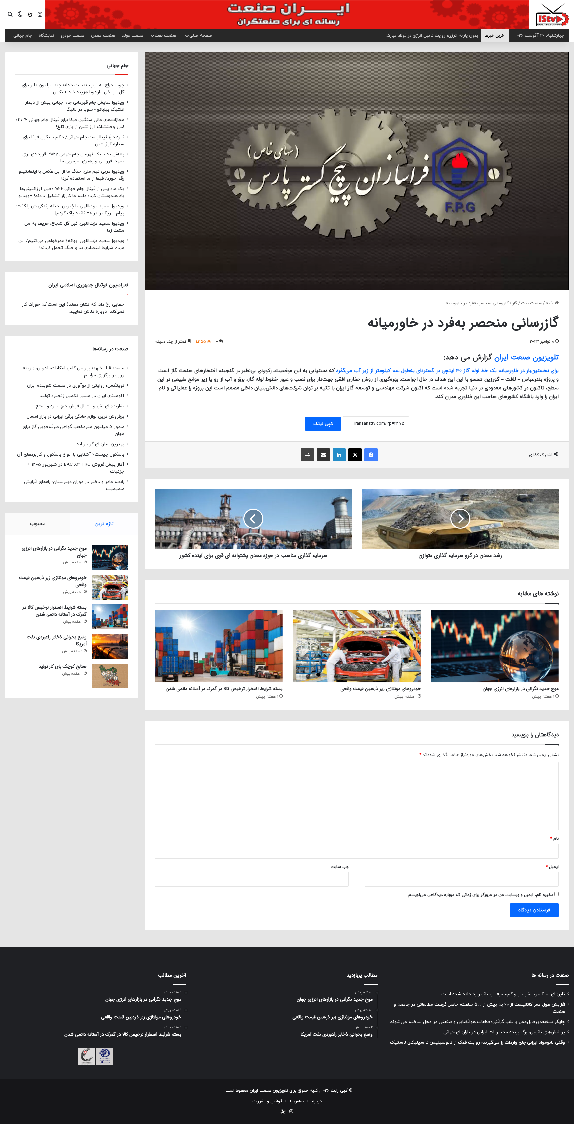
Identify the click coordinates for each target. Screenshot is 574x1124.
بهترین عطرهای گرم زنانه (100, 444)
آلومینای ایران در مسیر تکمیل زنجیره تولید (82, 396)
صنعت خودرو (72, 36)
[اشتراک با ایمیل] (323, 454)
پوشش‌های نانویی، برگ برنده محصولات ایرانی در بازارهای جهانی (504, 1032)
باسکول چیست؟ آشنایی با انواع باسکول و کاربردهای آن (70, 454)
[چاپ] (307, 454)
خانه (550, 303)
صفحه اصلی (200, 36)
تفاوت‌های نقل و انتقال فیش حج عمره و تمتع (80, 406)
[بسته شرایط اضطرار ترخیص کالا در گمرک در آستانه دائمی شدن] (219, 646)
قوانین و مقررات (267, 1101)
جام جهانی (22, 36)
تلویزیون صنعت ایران (526, 357)
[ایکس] (355, 454)
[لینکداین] (339, 454)
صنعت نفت (165, 36)
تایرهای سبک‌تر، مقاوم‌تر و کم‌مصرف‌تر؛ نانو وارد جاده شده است (503, 994)
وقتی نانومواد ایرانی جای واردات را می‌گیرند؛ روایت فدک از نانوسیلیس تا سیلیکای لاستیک (477, 1042)
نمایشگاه (46, 36)
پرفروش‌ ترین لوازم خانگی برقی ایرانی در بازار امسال (75, 416)
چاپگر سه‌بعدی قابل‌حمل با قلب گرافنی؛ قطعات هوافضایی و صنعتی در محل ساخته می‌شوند (477, 1022)
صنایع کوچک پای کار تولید (63, 666)
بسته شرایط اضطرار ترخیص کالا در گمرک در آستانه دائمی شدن (224, 688)
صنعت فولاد (132, 36)
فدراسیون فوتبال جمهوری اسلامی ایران (88, 285)
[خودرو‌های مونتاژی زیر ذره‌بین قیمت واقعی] (357, 646)
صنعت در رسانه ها (550, 975)
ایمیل (552, 867)
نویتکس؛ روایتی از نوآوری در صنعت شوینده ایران (75, 385)
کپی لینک (323, 424)
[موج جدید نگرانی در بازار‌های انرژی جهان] (495, 646)
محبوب (38, 523)
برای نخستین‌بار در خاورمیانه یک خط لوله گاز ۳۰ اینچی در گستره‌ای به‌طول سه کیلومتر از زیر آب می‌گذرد (447, 370)
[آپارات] (30, 15)
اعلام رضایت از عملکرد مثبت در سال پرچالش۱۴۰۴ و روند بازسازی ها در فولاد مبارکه (404, 36)
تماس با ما (294, 1101)
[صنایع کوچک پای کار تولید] (110, 676)
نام (554, 839)
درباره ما (314, 1101)
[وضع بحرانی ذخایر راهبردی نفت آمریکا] (110, 646)
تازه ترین (104, 523)
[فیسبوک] (371, 454)
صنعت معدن (103, 36)
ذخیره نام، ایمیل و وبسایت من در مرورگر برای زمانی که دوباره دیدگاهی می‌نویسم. (480, 895)
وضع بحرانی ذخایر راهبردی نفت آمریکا (57, 640)
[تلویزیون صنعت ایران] (552, 14)
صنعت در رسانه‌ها (110, 349)
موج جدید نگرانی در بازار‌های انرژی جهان (521, 688)
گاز (514, 303)
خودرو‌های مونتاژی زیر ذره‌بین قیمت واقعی (380, 688)
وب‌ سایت (340, 867)
